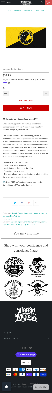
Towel (9, 219)
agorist (20, 222)
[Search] (42, 2)
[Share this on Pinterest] (29, 203)
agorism (14, 222)
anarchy (14, 224)
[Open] (6, 386)
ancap (20, 224)
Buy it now (26, 108)
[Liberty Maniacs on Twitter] (31, 348)
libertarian (31, 224)
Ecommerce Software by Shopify (23, 387)
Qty (4, 88)
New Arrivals (15, 216)
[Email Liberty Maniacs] (21, 348)
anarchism (28, 222)
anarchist (36, 222)
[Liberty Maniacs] (26, 2)
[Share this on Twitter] (15, 203)
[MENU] (1, 2)
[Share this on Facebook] (22, 203)
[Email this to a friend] (36, 203)
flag (24, 224)
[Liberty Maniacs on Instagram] (26, 348)
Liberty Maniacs (15, 384)
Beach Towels (17, 213)
